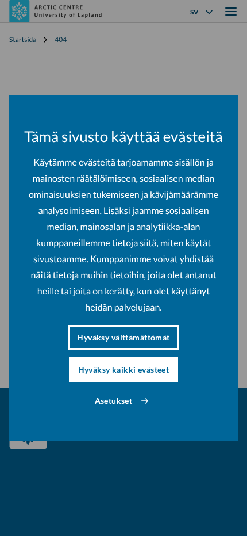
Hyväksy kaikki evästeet (123, 369)
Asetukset (114, 400)
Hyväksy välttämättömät (123, 337)
